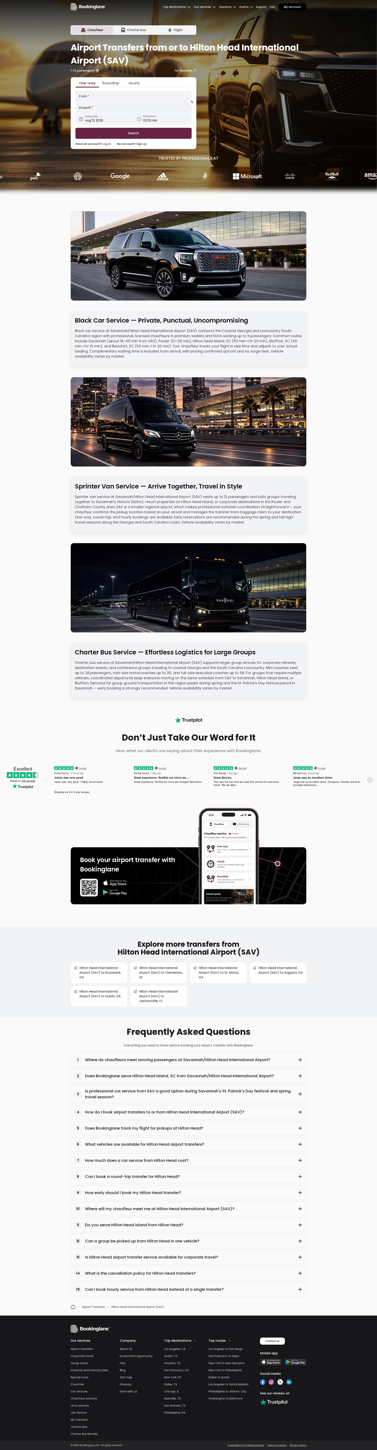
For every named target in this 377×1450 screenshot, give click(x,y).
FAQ (272, 7)
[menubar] (177, 6)
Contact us (272, 1341)
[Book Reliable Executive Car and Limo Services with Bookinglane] (88, 6)
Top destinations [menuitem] (174, 7)
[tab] (92, 30)
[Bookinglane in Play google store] (295, 1362)
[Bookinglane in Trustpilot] (274, 1402)
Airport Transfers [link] (93, 1307)
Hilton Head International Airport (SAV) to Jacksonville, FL (158, 996)
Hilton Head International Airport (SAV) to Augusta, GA (280, 970)
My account (292, 7)
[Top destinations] (195, 1341)
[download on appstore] (115, 883)
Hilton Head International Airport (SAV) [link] (138, 1307)
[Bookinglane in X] (280, 1382)
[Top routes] (230, 1341)
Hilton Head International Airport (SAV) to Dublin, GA (100, 993)
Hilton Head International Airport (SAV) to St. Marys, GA (219, 973)
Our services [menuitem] (202, 7)
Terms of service (277, 1445)
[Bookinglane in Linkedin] (289, 1382)
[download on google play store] (115, 892)
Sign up (141, 144)
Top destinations (177, 1340)
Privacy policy (298, 1445)
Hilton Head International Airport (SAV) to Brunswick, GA (100, 973)
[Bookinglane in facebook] (262, 1382)
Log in (106, 144)
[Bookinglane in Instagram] (271, 1382)
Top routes (217, 1340)
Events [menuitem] (244, 7)
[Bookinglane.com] (188, 720)
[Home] (73, 1307)
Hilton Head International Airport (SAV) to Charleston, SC (161, 973)
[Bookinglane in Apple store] (271, 1362)
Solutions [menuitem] (225, 7)
